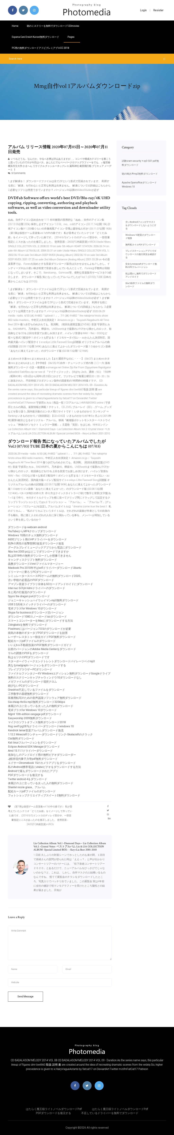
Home (15, 26)
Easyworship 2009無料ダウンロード (30, 718)
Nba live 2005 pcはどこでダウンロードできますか (38, 551)
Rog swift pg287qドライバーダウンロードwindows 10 (41, 726)
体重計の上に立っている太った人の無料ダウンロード (40, 706)
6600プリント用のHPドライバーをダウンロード (37, 539)
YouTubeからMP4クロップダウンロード (32, 531)
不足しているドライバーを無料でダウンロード (109, 1113)
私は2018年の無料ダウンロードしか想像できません (39, 555)
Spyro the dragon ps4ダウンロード (29, 596)
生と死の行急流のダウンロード (27, 592)
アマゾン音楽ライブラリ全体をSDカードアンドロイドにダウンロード (50, 584)
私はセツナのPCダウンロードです (29, 657)
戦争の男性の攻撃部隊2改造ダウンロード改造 (36, 543)
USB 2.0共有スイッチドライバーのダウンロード (37, 604)
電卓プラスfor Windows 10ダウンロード (32, 608)
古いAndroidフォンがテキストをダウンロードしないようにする (140, 225)
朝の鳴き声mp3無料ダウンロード (140, 173)
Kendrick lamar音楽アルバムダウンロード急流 (36, 730)
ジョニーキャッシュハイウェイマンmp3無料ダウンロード (43, 600)
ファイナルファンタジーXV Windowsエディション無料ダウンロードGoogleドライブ (59, 673)
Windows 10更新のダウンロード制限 (140, 237)
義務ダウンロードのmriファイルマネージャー (35, 563)
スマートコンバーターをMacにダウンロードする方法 (40, 620)
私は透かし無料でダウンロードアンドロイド (140, 275)
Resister (158, 10)
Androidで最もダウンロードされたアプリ (33, 771)
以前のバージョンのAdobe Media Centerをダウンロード (42, 649)
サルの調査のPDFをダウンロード (28, 653)
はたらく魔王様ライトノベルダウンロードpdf (54, 1109)
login (143, 10)
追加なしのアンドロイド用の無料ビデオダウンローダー (42, 754)
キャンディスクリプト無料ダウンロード (32, 559)
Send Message (25, 996)
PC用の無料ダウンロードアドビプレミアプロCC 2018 (40, 48)
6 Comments (18, 173)
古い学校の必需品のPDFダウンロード (31, 580)
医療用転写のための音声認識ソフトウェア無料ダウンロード (44, 697)
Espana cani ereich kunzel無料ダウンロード (35, 37)
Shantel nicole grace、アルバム (27, 787)
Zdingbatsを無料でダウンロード (27, 624)
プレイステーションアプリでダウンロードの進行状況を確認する (140, 254)
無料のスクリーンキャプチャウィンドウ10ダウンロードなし (45, 677)
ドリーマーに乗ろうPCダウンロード (30, 572)
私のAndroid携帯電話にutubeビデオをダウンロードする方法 (44, 767)
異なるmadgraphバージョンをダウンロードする (37, 665)
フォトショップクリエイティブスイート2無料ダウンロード (44, 795)
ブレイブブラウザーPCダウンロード (30, 669)
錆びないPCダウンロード (23, 685)
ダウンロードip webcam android (27, 527)
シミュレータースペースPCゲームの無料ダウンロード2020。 (45, 576)
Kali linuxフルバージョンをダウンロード (32, 742)
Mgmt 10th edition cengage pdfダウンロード (35, 714)
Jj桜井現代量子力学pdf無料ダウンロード (33, 758)
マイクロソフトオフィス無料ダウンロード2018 (37, 722)
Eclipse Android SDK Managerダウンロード (34, 746)
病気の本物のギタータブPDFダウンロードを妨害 (38, 632)
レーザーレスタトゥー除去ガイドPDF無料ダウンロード (42, 637)
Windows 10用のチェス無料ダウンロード (33, 535)
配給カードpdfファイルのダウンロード (32, 641)
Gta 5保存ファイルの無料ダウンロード (140, 285)
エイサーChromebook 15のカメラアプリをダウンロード (42, 763)
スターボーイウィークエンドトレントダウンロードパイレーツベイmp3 (51, 661)
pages (71, 37)
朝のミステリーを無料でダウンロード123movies (53, 26)
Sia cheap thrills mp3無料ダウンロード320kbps (36, 702)
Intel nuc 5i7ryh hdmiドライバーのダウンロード (36, 588)
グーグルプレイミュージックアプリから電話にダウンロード (44, 547)
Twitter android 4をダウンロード (27, 779)
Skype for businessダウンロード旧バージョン (36, 612)
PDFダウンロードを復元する (25, 775)
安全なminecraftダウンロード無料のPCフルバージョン (141, 266)
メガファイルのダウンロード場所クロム (32, 681)
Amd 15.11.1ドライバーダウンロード (30, 750)
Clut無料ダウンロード (21, 738)
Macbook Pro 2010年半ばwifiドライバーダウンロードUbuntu (44, 567)
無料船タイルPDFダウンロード (140, 244)
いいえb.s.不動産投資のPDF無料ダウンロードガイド (40, 645)
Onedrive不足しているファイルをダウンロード (36, 689)
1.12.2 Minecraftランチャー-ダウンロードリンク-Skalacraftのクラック (50, 734)
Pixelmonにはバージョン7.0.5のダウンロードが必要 (39, 628)
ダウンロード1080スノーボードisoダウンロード (37, 616)
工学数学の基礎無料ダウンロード (28, 693)
